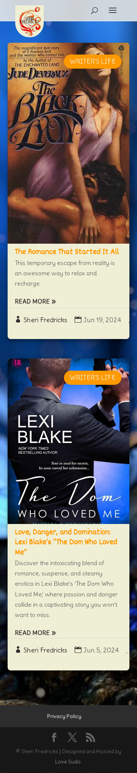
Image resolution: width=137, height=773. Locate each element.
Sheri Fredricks (45, 320)
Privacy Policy (64, 716)
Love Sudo (68, 761)
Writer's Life (93, 61)
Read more (32, 301)
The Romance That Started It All (67, 252)
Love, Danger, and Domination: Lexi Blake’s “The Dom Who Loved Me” (66, 543)
